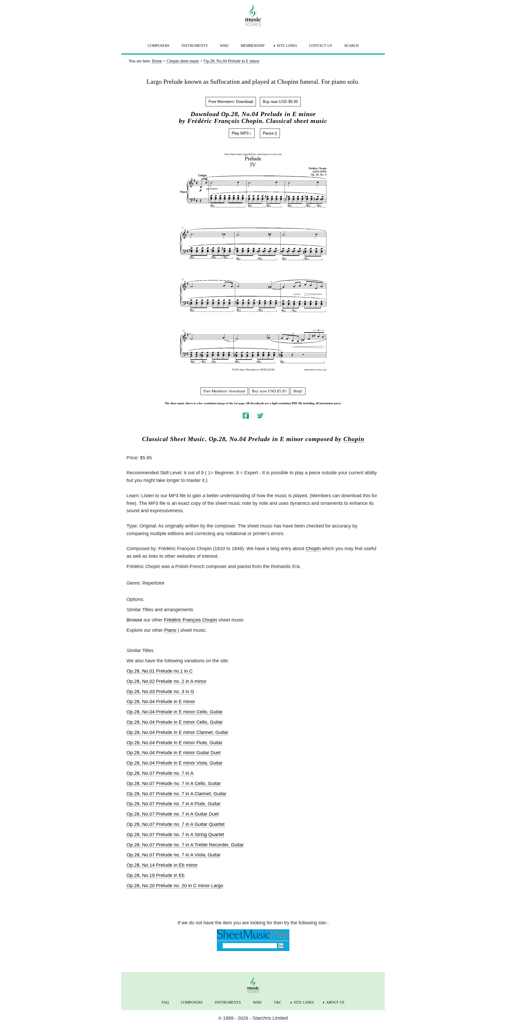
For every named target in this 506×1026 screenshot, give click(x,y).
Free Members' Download (230, 101)
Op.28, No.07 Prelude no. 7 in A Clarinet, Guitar (176, 793)
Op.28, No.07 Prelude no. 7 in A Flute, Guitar (173, 803)
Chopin (353, 439)
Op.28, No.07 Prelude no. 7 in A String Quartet (175, 834)
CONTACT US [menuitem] (320, 46)
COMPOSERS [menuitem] (158, 46)
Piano (170, 630)
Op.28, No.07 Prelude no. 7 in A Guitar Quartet (175, 824)
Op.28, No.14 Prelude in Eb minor (162, 865)
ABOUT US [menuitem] (335, 1002)
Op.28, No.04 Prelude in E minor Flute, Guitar (174, 742)
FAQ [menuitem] (165, 1002)
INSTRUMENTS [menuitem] (195, 46)
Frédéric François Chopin (190, 620)
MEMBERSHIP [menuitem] (253, 46)
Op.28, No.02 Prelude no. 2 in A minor (166, 681)
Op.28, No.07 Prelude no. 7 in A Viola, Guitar (173, 854)
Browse (134, 620)
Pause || (270, 133)
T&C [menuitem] (277, 1002)
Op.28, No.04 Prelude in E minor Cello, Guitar (174, 711)
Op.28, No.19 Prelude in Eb (155, 875)
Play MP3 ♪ (242, 133)
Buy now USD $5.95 (280, 101)
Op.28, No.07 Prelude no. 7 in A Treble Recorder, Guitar (185, 844)
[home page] (253, 15)
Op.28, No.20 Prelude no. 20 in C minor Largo (174, 885)
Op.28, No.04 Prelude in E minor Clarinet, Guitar (177, 732)
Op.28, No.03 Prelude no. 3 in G (160, 691)
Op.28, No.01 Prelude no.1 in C (159, 671)
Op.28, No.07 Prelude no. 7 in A (159, 773)
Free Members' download (224, 391)
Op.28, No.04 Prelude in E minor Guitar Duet (173, 752)
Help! (298, 391)
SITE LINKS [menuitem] (287, 46)
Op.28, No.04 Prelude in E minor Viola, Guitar (174, 763)
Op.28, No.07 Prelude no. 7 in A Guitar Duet (172, 814)
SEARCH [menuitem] (351, 46)
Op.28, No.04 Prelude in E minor (160, 701)
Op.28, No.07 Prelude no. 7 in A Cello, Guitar (173, 783)
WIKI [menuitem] (224, 46)
